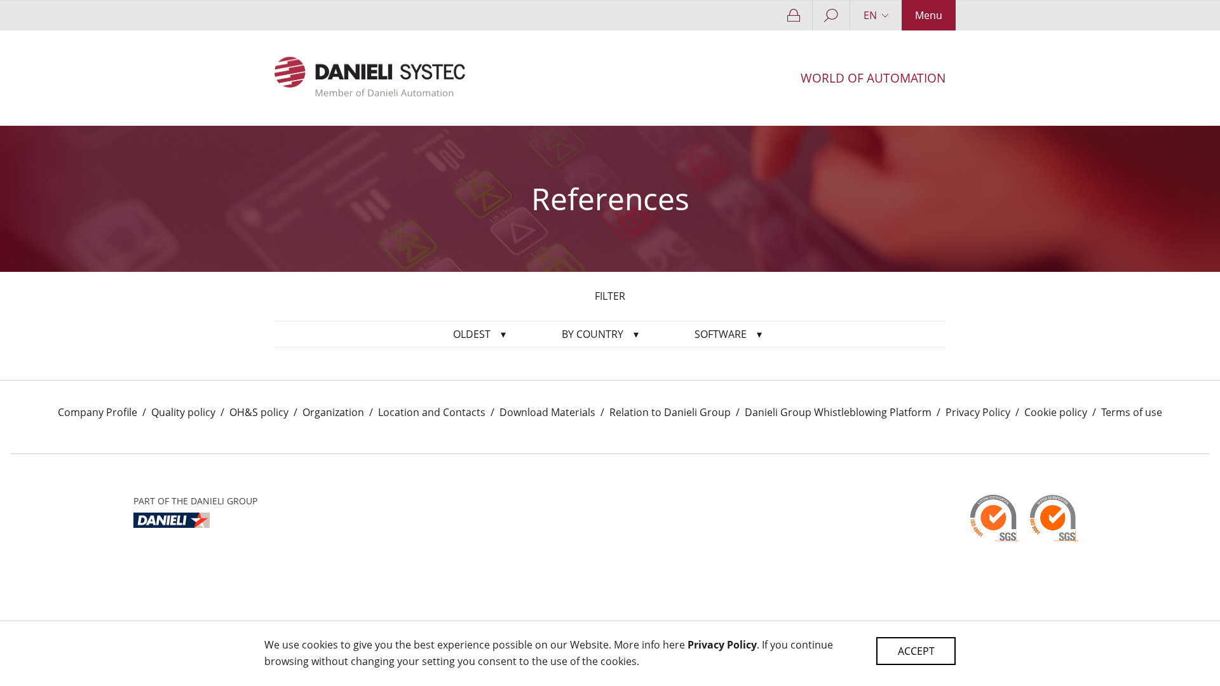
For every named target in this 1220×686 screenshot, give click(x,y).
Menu (928, 15)
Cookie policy (1055, 412)
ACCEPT (916, 651)
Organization (333, 412)
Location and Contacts (431, 412)
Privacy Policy (978, 412)
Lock (794, 15)
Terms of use (1131, 412)
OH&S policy (258, 412)
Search (831, 15)
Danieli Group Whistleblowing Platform (838, 412)
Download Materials (547, 412)
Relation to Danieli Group (670, 412)
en (870, 15)
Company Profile (97, 412)
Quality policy (183, 412)
